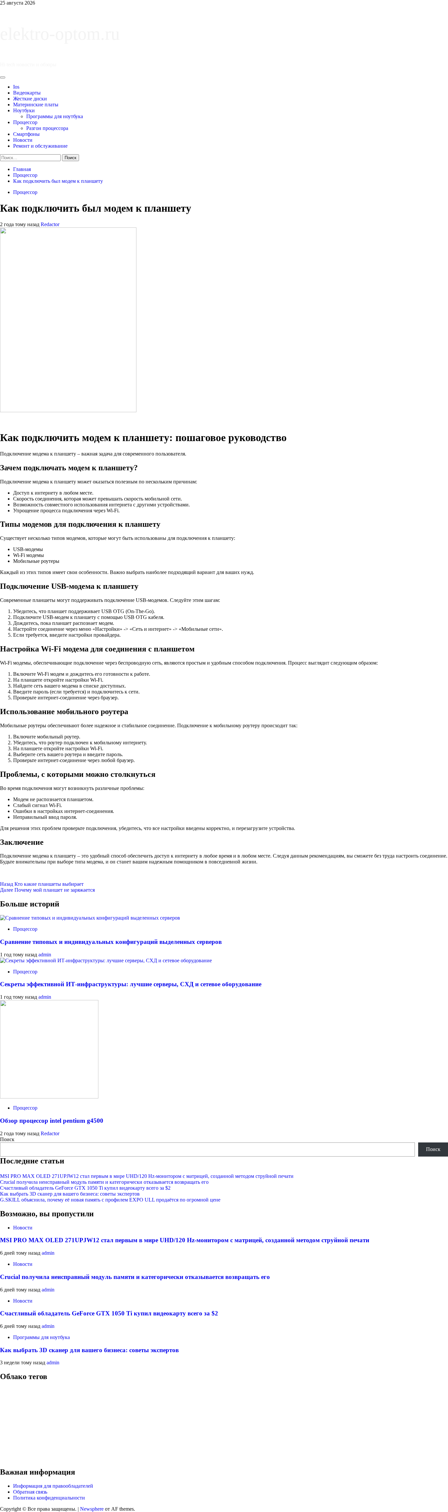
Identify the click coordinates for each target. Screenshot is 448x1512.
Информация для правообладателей (53, 1486)
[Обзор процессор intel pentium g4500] (49, 1096)
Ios (16, 87)
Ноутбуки (24, 110)
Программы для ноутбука (54, 116)
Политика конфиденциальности (49, 1498)
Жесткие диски (30, 98)
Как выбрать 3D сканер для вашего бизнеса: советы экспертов (70, 1194)
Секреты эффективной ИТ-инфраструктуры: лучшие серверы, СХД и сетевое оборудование (130, 984)
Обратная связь (30, 1492)
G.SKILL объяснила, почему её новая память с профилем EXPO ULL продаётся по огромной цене (110, 1200)
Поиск (7, 1139)
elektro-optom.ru (60, 34)
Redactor (50, 224)
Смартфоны (26, 134)
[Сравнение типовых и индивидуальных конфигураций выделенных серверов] (90, 918)
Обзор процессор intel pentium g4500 (51, 1120)
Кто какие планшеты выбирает (42, 884)
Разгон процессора (47, 128)
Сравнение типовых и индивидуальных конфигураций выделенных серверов (111, 941)
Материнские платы (35, 104)
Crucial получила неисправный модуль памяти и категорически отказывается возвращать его (104, 1182)
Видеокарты (27, 93)
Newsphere (92, 1509)
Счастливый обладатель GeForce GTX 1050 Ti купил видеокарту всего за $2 (85, 1188)
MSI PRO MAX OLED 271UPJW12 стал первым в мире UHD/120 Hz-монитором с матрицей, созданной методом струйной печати (147, 1176)
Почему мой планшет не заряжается (47, 890)
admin (44, 954)
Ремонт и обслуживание (40, 146)
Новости (22, 140)
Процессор (25, 122)
